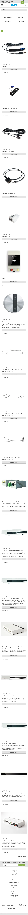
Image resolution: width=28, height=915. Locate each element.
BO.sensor (5, 321)
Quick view (14, 60)
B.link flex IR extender (8, 151)
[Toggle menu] (2, 5)
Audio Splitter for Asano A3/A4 (10, 502)
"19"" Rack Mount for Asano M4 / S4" (12, 413)
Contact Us (14, 896)
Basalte (3, 64)
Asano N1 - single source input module (12, 647)
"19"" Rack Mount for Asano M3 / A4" (12, 369)
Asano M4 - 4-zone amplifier (10, 695)
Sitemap (9, 913)
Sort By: (10, 30)
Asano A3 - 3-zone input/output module (13, 598)
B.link (3, 278)
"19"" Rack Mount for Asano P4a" (11, 458)
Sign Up (15, 885)
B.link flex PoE (6, 236)
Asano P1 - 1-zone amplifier (9, 840)
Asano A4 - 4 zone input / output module (13, 550)
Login (12, 885)
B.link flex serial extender (9, 193)
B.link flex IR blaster (7, 66)
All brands (14, 893)
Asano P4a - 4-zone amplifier (10, 792)
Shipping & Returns (14, 887)
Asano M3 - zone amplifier (9, 743)
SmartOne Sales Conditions (14, 895)
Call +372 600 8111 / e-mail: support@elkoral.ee (7, 2)
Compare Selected (22, 856)
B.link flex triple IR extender (9, 108)
